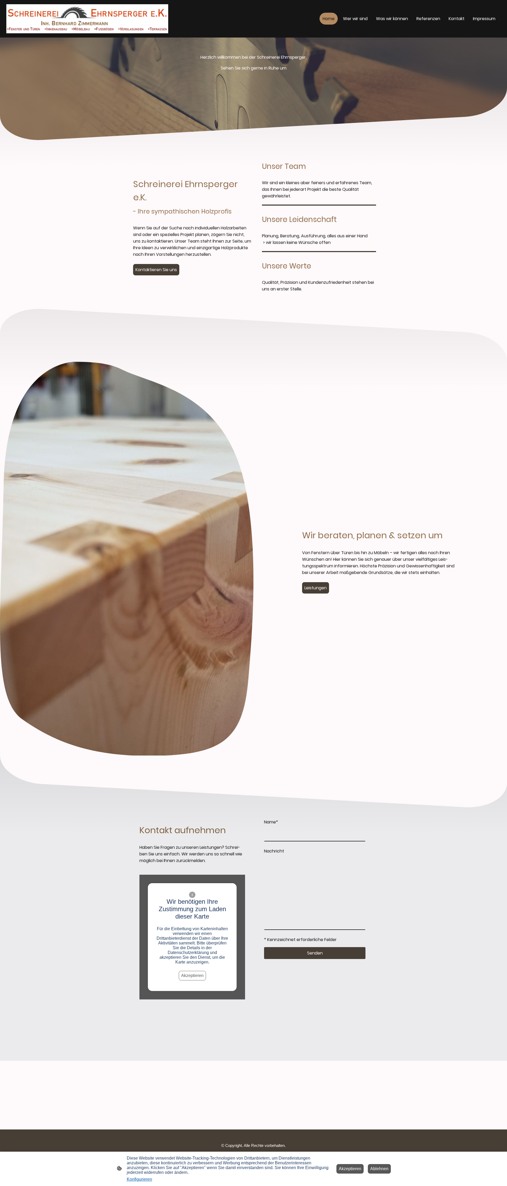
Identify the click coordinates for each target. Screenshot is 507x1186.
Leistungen (315, 588)
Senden (315, 953)
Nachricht (274, 851)
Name (271, 822)
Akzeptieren (192, 975)
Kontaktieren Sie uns (156, 270)
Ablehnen (379, 1168)
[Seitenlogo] (87, 18)
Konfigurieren (139, 1179)
